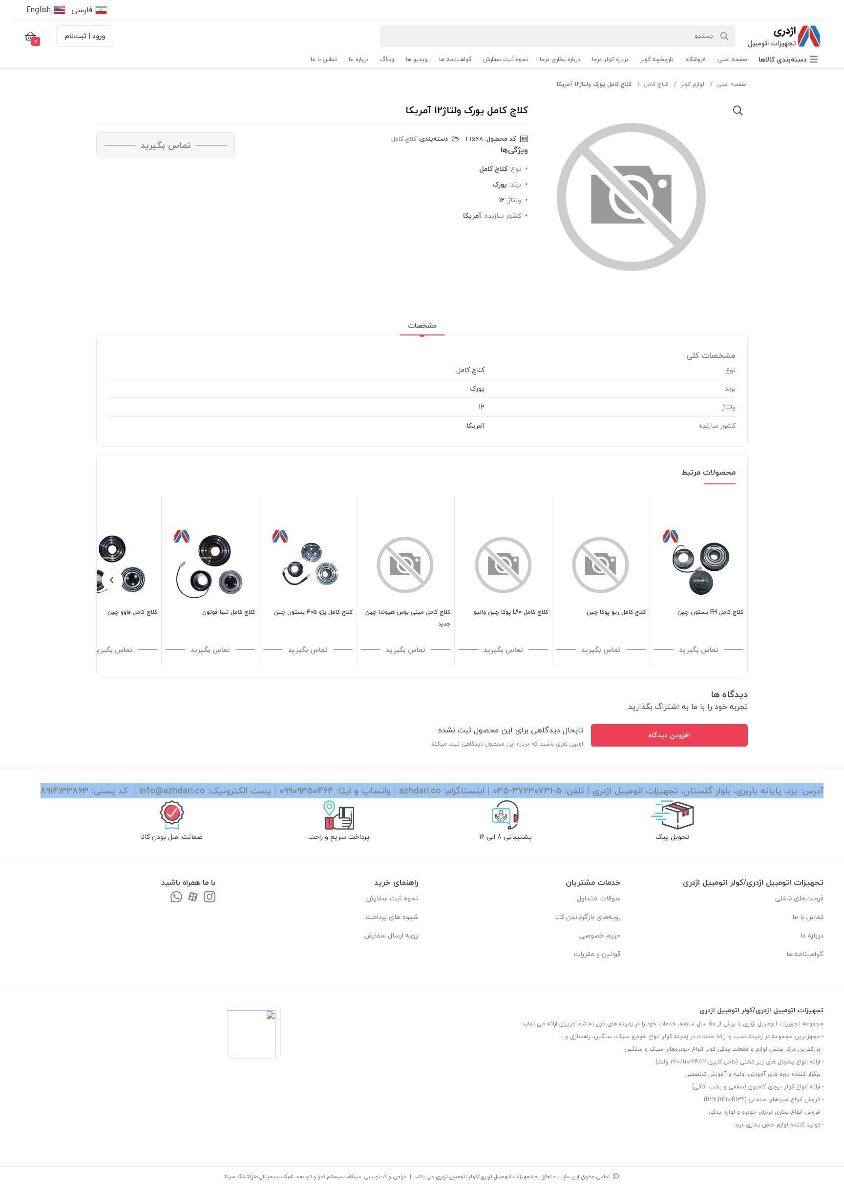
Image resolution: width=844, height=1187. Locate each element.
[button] (788, 59)
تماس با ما (807, 917)
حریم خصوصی (600, 935)
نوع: (515, 169)
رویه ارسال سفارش (391, 935)
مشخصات (422, 325)
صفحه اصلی (731, 84)
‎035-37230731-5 (527, 790)
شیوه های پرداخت (392, 917)
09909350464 (306, 790)
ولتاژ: (513, 200)
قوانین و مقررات (597, 954)
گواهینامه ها (804, 954)
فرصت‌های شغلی (799, 898)
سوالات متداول (599, 898)
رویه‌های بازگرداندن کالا (588, 917)
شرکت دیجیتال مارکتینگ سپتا (259, 1176)
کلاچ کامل (656, 84)
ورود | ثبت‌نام (84, 36)
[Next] (112, 580)
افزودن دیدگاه (669, 735)
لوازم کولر (692, 84)
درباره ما (811, 935)
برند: (515, 184)
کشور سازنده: (502, 215)
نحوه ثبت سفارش (392, 898)
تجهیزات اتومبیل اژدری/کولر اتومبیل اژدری (484, 1176)
